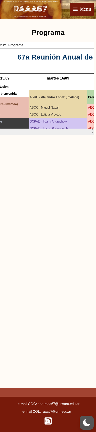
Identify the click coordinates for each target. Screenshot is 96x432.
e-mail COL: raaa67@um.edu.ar (46, 411)
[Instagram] (48, 421)
